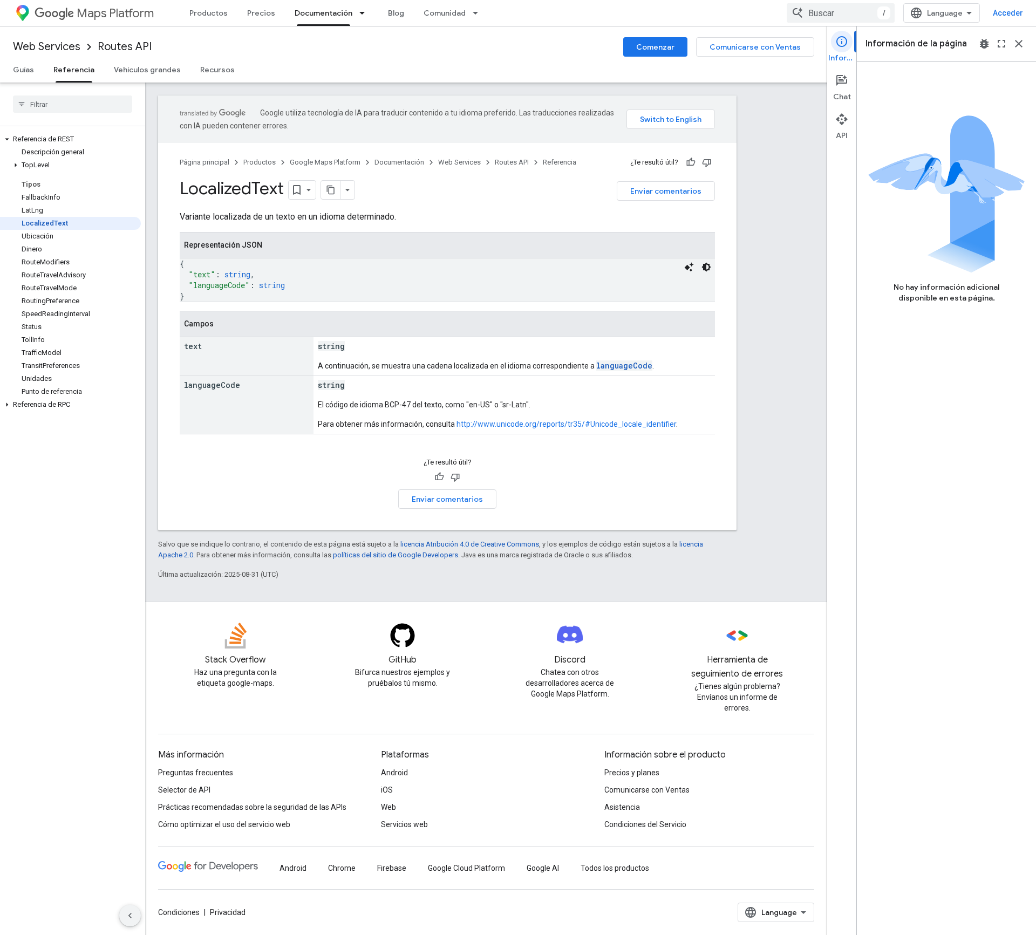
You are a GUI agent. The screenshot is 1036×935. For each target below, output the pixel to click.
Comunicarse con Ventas (755, 47)
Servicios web (404, 824)
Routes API (125, 46)
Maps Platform (115, 13)
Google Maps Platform (325, 162)
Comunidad (445, 13)
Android (394, 772)
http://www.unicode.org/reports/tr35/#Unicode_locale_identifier (566, 424)
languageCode (624, 365)
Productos (208, 13)
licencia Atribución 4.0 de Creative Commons (469, 544)
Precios (261, 13)
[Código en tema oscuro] (706, 267)
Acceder (1008, 13)
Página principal (204, 162)
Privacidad (228, 912)
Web (388, 807)
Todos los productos (615, 868)
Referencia (73, 69)
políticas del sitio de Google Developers (395, 555)
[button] (70, 139)
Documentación (323, 13)
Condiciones (179, 912)
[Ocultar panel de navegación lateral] (130, 915)
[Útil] (691, 162)
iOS (387, 790)
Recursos (217, 69)
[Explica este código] (689, 267)
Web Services (46, 46)
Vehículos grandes (147, 69)
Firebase (391, 868)
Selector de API (184, 790)
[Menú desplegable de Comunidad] (479, 13)
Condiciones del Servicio (645, 824)
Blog (396, 13)
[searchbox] (72, 104)
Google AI (543, 868)
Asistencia (622, 807)
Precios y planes (631, 772)
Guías (23, 69)
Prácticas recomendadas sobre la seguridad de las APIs (252, 807)
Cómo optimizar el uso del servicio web (224, 824)
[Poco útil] (707, 162)
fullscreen (1001, 43)
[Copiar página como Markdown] (330, 190)
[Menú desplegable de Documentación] (365, 13)
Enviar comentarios (665, 191)
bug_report (984, 43)
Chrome (342, 868)
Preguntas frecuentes (195, 772)
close (1018, 43)
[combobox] (841, 13)
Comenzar (655, 47)
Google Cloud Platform (466, 868)
